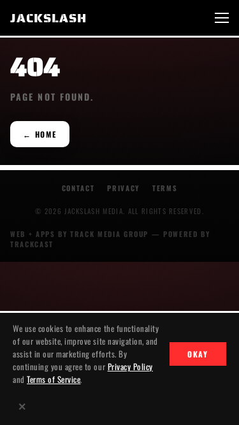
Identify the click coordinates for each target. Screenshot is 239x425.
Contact (78, 188)
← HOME (40, 134)
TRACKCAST (32, 244)
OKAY (197, 354)
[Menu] (222, 18)
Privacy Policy (130, 366)
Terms (164, 188)
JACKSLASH (48, 18)
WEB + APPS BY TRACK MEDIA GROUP (79, 234)
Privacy (123, 188)
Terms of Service (53, 379)
